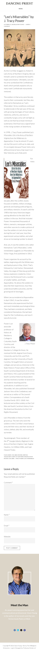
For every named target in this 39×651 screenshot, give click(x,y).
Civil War (14, 455)
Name (7, 515)
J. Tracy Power (16, 132)
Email (6, 525)
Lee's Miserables (29, 458)
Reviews (20, 455)
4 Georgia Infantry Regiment (18, 441)
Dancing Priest (19, 3)
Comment (8, 482)
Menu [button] (21, 8)
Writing (25, 455)
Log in (12, 648)
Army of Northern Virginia (20, 456)
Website (7, 536)
